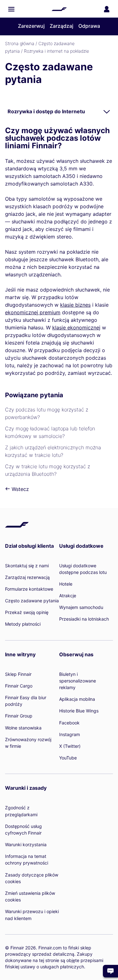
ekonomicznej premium (32, 312)
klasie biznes (75, 305)
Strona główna (19, 43)
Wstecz (19, 489)
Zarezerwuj (31, 26)
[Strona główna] (59, 9)
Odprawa (89, 26)
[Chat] (110, 971)
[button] (11, 9)
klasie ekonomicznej (76, 327)
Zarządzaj (61, 26)
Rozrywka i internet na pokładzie (56, 51)
